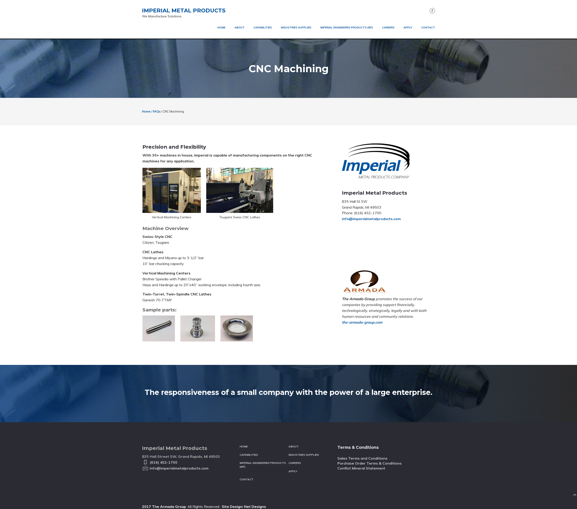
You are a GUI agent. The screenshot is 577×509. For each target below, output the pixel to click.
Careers (294, 463)
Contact (246, 479)
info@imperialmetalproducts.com (371, 218)
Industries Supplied (303, 454)
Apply (292, 471)
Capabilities (249, 454)
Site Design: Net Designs (244, 506)
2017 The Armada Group (164, 506)
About (293, 446)
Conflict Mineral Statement (361, 468)
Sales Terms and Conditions (362, 458)
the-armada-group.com (362, 322)
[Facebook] (431, 12)
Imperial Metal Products (183, 10)
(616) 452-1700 (163, 462)
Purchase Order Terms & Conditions (369, 463)
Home (244, 446)
